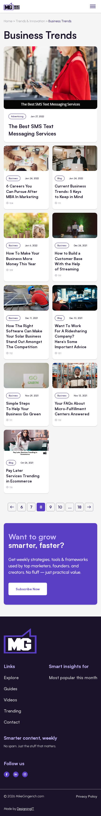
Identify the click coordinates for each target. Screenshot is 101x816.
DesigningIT (25, 809)
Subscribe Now (28, 589)
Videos (10, 699)
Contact (12, 722)
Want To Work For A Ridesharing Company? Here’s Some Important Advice (71, 336)
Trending (12, 710)
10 (60, 507)
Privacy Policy (86, 796)
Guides (10, 688)
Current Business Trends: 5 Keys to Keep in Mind (70, 191)
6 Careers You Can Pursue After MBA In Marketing (22, 191)
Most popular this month (73, 677)
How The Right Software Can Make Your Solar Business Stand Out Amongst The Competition (24, 336)
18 (80, 507)
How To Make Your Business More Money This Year (22, 258)
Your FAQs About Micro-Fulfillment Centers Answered (72, 408)
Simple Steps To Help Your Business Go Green (23, 408)
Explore (11, 677)
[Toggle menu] (93, 6)
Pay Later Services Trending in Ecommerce (22, 475)
